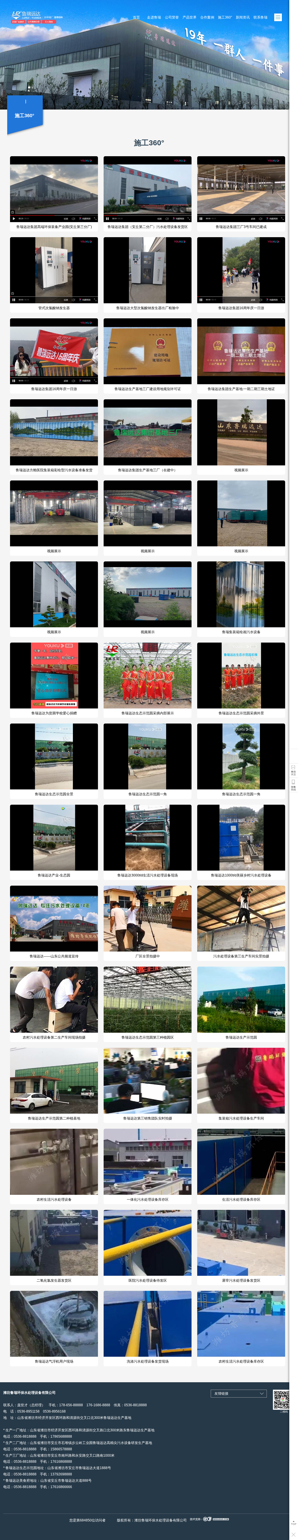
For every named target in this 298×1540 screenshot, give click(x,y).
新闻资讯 (243, 17)
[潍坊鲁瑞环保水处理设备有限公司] (61, 17)
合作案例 (207, 17)
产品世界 (190, 17)
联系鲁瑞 (260, 17)
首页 (136, 17)
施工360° (225, 17)
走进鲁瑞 (154, 17)
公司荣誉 (172, 17)
